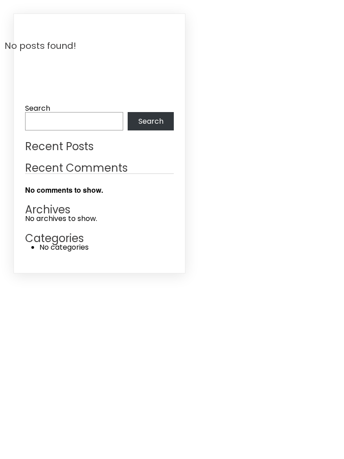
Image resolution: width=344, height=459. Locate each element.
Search (37, 108)
